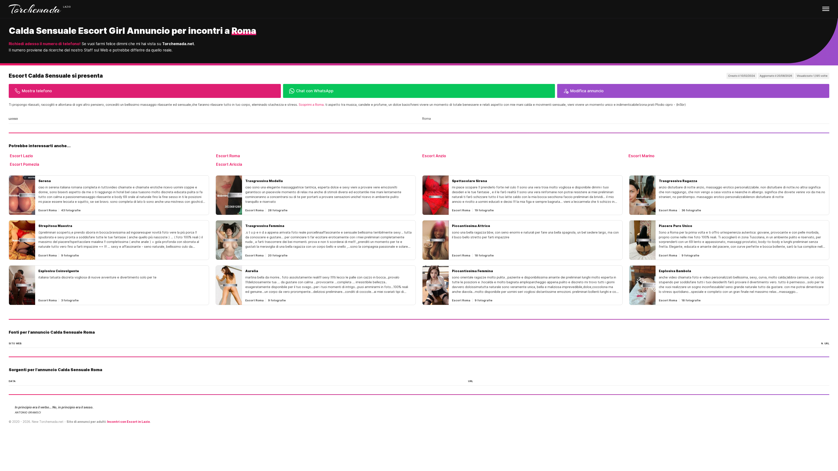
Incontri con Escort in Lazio (128, 421)
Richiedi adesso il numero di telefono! (45, 43)
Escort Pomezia (24, 164)
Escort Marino (641, 156)
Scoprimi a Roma (311, 105)
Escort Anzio (434, 156)
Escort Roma (228, 156)
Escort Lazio (21, 156)
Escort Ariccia (229, 164)
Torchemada (35, 9)
